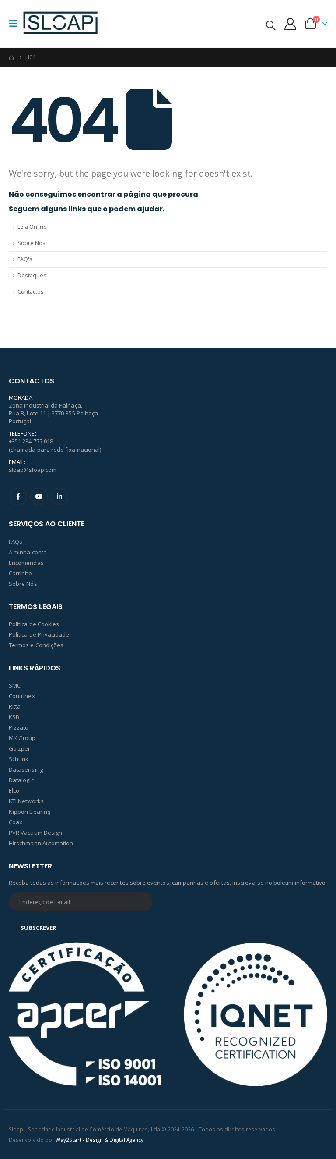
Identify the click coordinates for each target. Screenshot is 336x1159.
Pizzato (18, 727)
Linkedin (59, 496)
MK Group (22, 738)
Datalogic (21, 780)
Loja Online (32, 226)
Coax (15, 822)
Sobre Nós (32, 243)
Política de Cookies (34, 624)
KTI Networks (26, 801)
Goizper (19, 748)
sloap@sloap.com (32, 470)
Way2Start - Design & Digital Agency (100, 1139)
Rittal (15, 706)
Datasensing (26, 769)
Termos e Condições (36, 645)
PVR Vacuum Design (35, 832)
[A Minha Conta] (291, 24)
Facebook (18, 496)
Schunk (18, 759)
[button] (16, 23)
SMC (15, 685)
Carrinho (20, 573)
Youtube (39, 496)
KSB (14, 717)
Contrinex (22, 696)
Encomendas (26, 563)
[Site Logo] (60, 24)
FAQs (15, 542)
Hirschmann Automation (41, 843)
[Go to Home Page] (11, 57)
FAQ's (25, 259)
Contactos (31, 291)
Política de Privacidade (39, 634)
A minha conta (28, 552)
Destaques (32, 275)
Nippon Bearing (29, 811)
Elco (14, 790)
